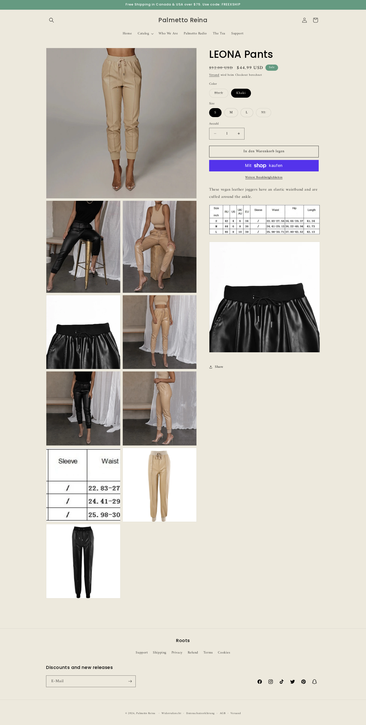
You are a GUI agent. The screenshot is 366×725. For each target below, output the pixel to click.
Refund (193, 653)
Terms (208, 653)
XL (266, 113)
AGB (223, 713)
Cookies (224, 653)
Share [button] (219, 367)
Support (142, 653)
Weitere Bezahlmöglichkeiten (264, 177)
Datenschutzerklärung (200, 713)
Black (221, 94)
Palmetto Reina (145, 713)
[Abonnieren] (129, 681)
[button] (51, 20)
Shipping (159, 653)
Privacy (177, 653)
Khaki (241, 93)
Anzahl (214, 123)
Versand (214, 75)
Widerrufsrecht (171, 713)
